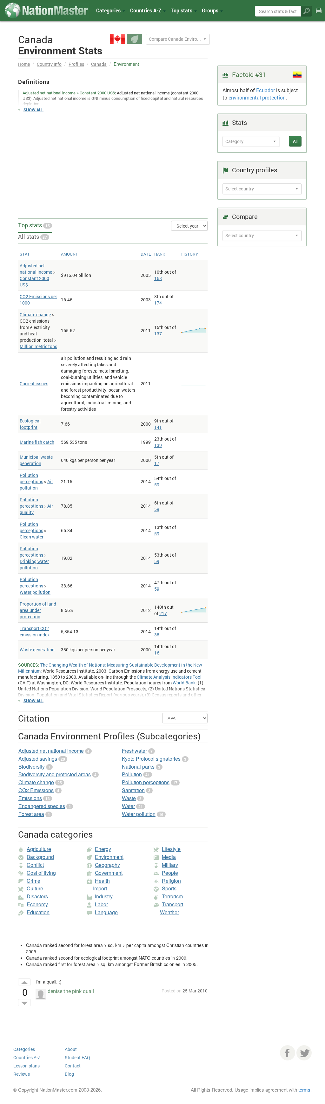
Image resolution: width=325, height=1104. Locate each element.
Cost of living (41, 872)
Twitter (304, 1052)
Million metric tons (38, 346)
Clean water (31, 537)
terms (304, 1089)
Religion (171, 880)
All (295, 141)
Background (40, 857)
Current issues (34, 384)
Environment (109, 857)
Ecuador (265, 90)
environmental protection (257, 97)
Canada (99, 64)
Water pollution (35, 592)
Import (100, 888)
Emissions (30, 798)
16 (156, 653)
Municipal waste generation (36, 460)
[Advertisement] (113, 162)
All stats (32, 236)
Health (102, 880)
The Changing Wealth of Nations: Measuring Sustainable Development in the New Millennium (110, 668)
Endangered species (41, 806)
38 (156, 635)
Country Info (49, 64)
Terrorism (172, 896)
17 (156, 463)
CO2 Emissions (36, 790)
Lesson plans (26, 1066)
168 (158, 278)
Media (169, 857)
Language (106, 912)
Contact (73, 1066)
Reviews (21, 1074)
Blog (69, 1074)
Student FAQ (77, 1057)
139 (158, 445)
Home (24, 64)
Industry (104, 896)
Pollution (132, 774)
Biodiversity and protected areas (54, 774)
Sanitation (133, 790)
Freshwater (134, 750)
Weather (169, 912)
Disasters (37, 896)
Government (109, 872)
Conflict (35, 864)
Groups (211, 10)
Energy (103, 849)
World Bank (184, 683)
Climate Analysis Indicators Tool (169, 677)
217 (163, 613)
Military (170, 864)
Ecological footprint (30, 424)
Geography (107, 864)
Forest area (31, 814)
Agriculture (39, 849)
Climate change (35, 315)
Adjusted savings (37, 758)
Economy (37, 904)
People (170, 872)
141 (158, 427)
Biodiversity (31, 766)
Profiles (76, 64)
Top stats (34, 225)
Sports (169, 888)
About (71, 1049)
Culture (35, 888)
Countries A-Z (26, 1057)
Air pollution (36, 484)
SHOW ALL (33, 110)
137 (158, 334)
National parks (138, 766)
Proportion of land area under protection (38, 610)
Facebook (287, 1052)
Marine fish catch (37, 442)
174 (158, 303)
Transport (172, 904)
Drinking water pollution (34, 564)
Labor (101, 904)
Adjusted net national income (36, 269)
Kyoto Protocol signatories (151, 758)
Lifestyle (171, 849)
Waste (129, 798)
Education (38, 912)
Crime (33, 880)
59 (156, 485)
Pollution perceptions (31, 478)
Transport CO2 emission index (35, 631)
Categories (109, 10)
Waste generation (37, 650)
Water (128, 806)
